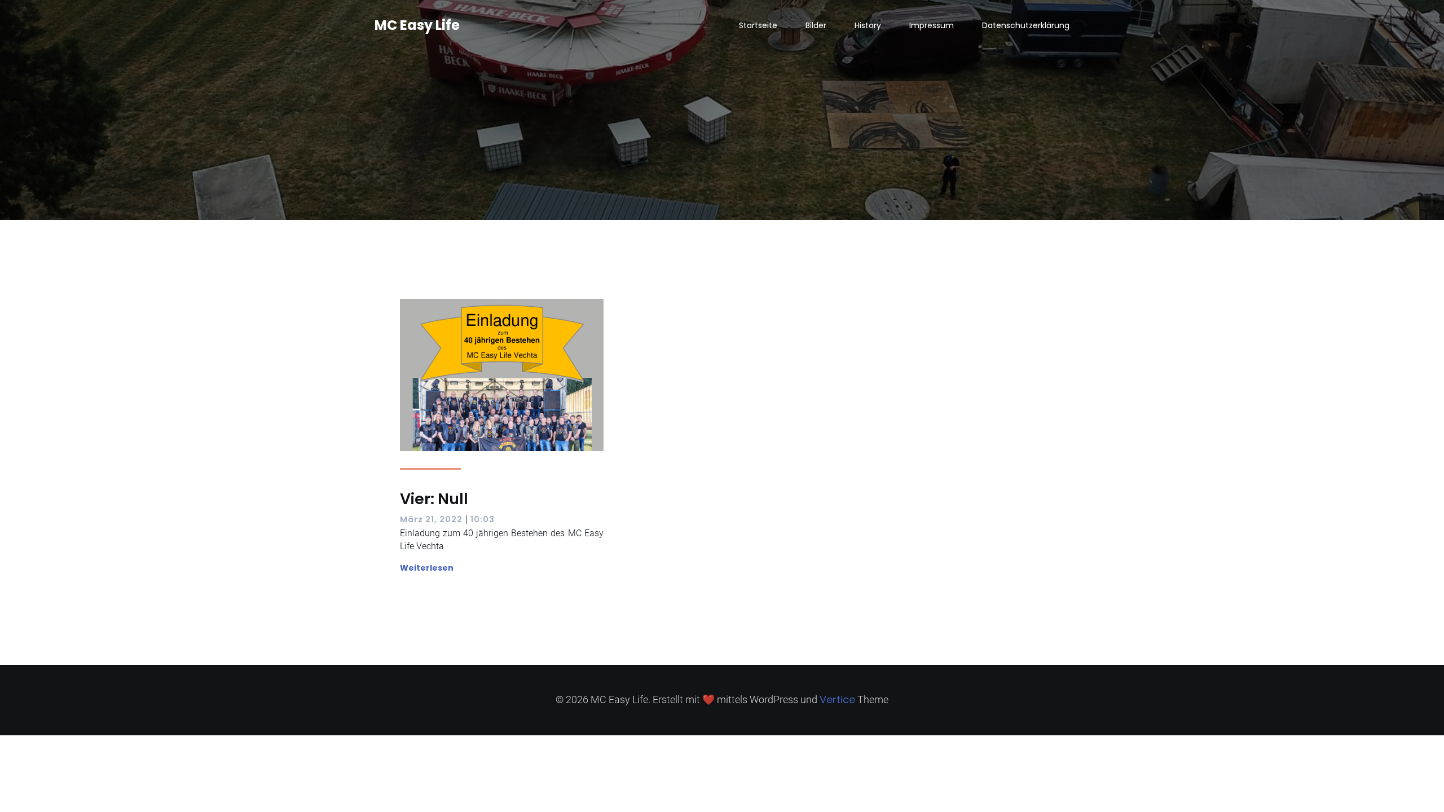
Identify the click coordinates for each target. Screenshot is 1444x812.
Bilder (815, 25)
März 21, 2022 (431, 519)
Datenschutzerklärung (1025, 25)
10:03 (482, 519)
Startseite (758, 25)
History (868, 25)
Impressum (931, 25)
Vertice (837, 699)
